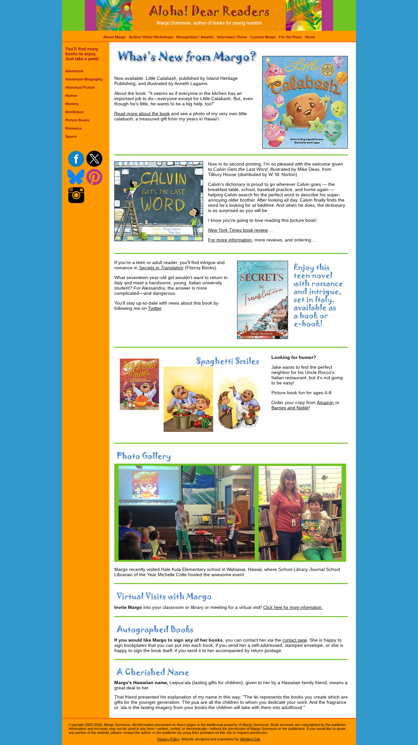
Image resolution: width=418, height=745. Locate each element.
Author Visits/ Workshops (151, 37)
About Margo (114, 37)
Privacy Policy (168, 739)
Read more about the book (142, 113)
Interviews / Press (232, 37)
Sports (71, 136)
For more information (230, 239)
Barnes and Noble (290, 407)
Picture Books (77, 120)
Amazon (325, 402)
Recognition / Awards (195, 37)
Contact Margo (263, 37)
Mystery (72, 104)
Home (310, 37)
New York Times (225, 230)
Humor (71, 96)
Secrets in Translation (161, 267)
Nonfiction (74, 112)
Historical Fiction (80, 87)
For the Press (290, 37)
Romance (73, 128)
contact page (294, 640)
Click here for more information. (293, 607)
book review (255, 230)
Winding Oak (250, 739)
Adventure (74, 71)
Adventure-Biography (84, 79)
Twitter (154, 308)
